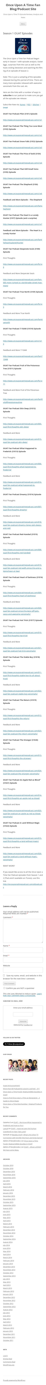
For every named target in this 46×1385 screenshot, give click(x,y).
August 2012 (7, 1310)
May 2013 (6, 1282)
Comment (8, 917)
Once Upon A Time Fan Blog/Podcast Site (23, 7)
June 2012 (6, 1316)
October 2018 (8, 1168)
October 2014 (8, 1236)
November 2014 (9, 1233)
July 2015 (6, 1211)
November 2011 (9, 1337)
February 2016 (8, 1190)
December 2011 (9, 1334)
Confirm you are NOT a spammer (20, 988)
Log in (5, 1356)
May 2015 (6, 1217)
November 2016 (9, 1174)
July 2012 (6, 1313)
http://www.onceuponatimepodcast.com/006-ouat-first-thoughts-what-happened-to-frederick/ (22, 466)
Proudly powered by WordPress (14, 1380)
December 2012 (9, 1297)
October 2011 (8, 1340)
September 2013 (9, 1276)
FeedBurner (28, 1025)
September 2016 (9, 1178)
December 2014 (9, 1230)
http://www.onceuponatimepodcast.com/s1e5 (22, 178)
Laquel (5, 1128)
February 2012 (8, 1328)
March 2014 (7, 1257)
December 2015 (9, 1196)
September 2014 (9, 1239)
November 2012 (9, 1300)
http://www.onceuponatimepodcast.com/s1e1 (22, 120)
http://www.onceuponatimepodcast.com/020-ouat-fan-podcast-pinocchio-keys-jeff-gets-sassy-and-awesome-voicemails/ (22, 611)
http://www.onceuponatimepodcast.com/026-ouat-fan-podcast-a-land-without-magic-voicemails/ (22, 856)
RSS (29, 104)
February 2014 (8, 1260)
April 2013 (6, 1285)
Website (6, 965)
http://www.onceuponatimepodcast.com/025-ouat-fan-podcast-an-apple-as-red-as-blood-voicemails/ (22, 813)
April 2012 (6, 1322)
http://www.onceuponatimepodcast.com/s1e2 (22, 135)
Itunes (22, 104)
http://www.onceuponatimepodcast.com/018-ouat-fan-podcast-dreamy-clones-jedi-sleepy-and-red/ (22, 525)
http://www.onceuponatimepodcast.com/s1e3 (22, 147)
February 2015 (8, 1227)
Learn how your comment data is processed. (22, 994)
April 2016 (6, 1184)
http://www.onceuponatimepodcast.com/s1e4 (22, 163)
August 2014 (7, 1242)
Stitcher (36, 104)
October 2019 (8, 1165)
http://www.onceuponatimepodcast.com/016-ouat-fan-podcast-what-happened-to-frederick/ (22, 485)
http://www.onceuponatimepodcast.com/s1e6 (22, 193)
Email (5, 107)
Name (6, 946)
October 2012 (8, 1303)
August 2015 (7, 1208)
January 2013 (8, 1294)
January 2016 (8, 1193)
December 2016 (9, 1171)
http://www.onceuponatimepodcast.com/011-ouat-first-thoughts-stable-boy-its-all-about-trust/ (22, 675)
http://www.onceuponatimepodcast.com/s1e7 (22, 224)
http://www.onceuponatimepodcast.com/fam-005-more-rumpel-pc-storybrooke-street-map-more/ (22, 282)
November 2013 (9, 1270)
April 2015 (6, 1221)
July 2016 (6, 1181)
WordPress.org (8, 1365)
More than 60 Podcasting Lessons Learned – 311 (21, 1089)
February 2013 (8, 1291)
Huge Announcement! (11, 1085)
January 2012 (8, 1331)
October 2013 (8, 1273)
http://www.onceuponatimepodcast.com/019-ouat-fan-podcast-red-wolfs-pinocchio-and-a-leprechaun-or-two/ (22, 568)
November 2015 (9, 1199)
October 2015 (8, 1202)
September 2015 (9, 1205)
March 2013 (7, 1288)
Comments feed (9, 1362)
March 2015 (7, 1224)
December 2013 (9, 1267)
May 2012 (6, 1319)
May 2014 (6, 1251)
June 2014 (6, 1248)
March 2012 (7, 1325)
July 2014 (6, 1245)
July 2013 (6, 1279)
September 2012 (9, 1306)
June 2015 (6, 1214)
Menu (23, 24)
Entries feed (7, 1359)
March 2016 (7, 1187)
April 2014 (6, 1254)
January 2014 (8, 1263)
